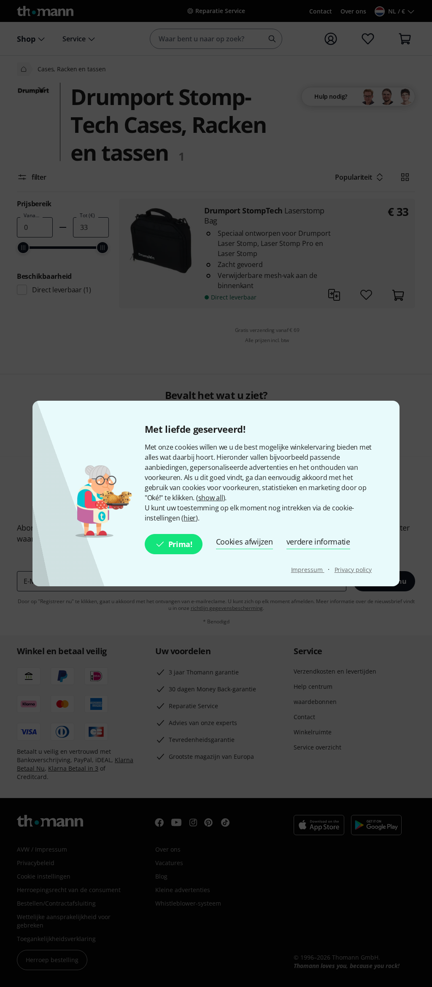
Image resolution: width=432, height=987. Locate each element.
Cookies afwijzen (244, 542)
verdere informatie (318, 542)
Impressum (307, 570)
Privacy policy (353, 570)
